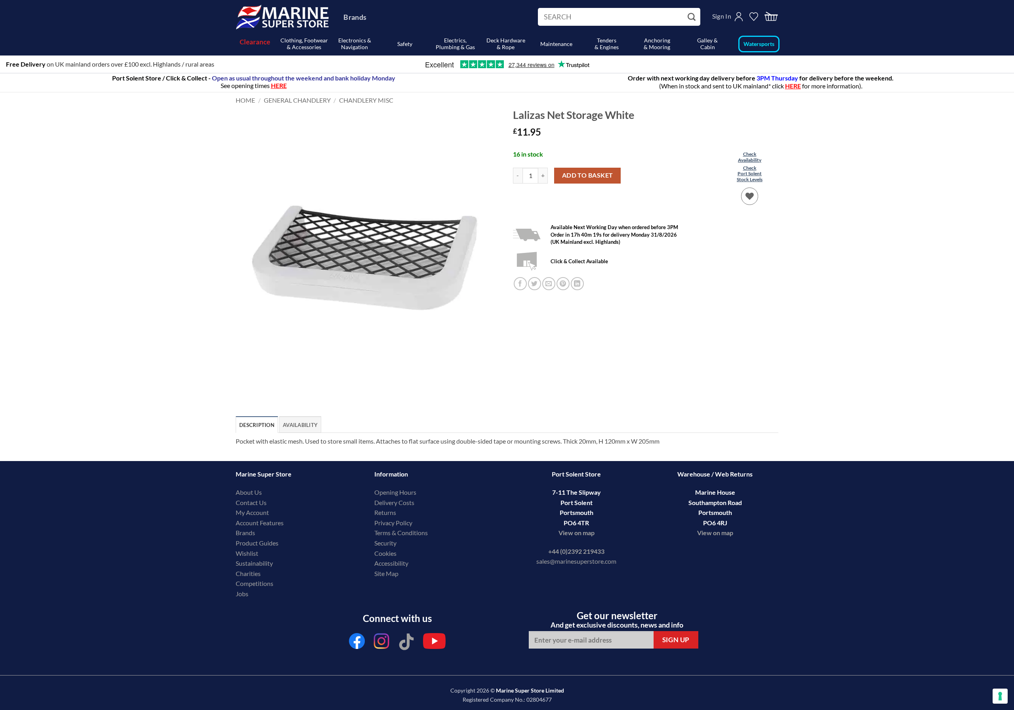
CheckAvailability (749, 157)
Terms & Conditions (401, 532)
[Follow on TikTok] (406, 643)
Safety (404, 43)
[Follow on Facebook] (357, 643)
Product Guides (257, 543)
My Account (252, 512)
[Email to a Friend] (548, 274)
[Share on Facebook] (520, 274)
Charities (249, 573)
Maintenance (556, 43)
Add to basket (587, 175)
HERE (793, 86)
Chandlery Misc (366, 100)
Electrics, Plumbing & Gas (455, 43)
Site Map (386, 573)
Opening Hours (395, 492)
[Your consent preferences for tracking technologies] (1000, 696)
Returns (385, 512)
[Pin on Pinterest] (563, 274)
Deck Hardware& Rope (505, 43)
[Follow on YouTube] (434, 643)
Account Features (260, 522)
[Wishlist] (750, 196)
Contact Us (251, 502)
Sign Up (676, 639)
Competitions (254, 583)
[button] (771, 17)
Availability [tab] (300, 425)
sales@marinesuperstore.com (576, 561)
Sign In (721, 16)
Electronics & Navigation (354, 43)
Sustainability (254, 563)
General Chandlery (297, 100)
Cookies (385, 553)
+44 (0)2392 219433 (576, 551)
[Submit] (692, 17)
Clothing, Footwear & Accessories (304, 43)
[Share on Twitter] (534, 274)
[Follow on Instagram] (382, 643)
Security (385, 543)
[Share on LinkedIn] (577, 274)
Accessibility (391, 563)
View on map (576, 532)
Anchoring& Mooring (657, 43)
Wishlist (247, 553)
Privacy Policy (393, 522)
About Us (249, 492)
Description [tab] (256, 425)
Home (245, 100)
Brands (354, 17)
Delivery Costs (394, 502)
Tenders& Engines (607, 43)
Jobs (242, 593)
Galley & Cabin (707, 43)
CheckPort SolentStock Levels (749, 173)
